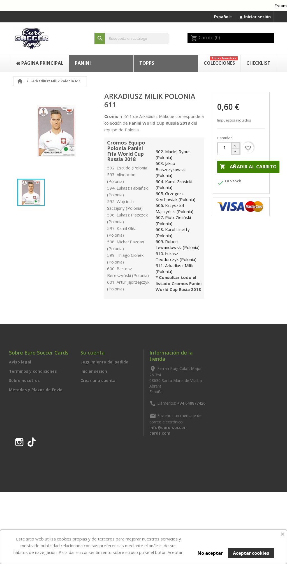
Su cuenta (92, 352)
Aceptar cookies (251, 553)
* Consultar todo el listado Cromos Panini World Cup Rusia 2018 (179, 283)
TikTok (31, 441)
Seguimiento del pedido (104, 362)
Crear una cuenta (97, 380)
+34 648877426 (191, 403)
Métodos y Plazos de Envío (36, 389)
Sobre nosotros (24, 380)
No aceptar (210, 553)
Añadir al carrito (248, 167)
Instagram (19, 441)
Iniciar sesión (93, 371)
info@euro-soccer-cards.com (168, 430)
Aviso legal (20, 362)
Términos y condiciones (33, 371)
